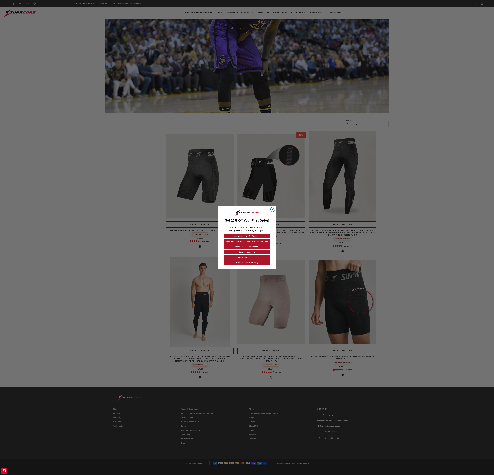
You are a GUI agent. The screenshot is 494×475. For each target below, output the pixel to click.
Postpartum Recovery (247, 262)
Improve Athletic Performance (247, 236)
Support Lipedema (247, 252)
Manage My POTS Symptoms (247, 246)
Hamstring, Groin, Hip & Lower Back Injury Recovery (247, 241)
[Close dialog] (272, 209)
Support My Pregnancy (247, 257)
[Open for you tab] (4, 471)
